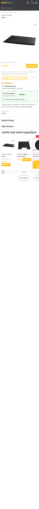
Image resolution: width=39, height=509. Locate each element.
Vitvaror (5, 12)
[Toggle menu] (36, 2)
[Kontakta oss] (28, 3)
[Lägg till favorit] (35, 24)
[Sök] (2, 8)
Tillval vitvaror (13, 12)
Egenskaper (7, 126)
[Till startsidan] (7, 3)
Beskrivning (7, 120)
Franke (3, 113)
